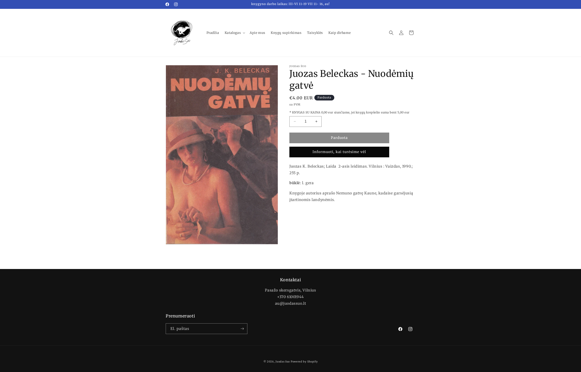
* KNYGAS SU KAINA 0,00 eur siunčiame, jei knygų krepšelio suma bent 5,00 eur (349, 112)
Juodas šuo (283, 361)
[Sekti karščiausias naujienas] (242, 328)
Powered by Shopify (304, 361)
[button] (234, 33)
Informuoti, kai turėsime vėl (339, 152)
